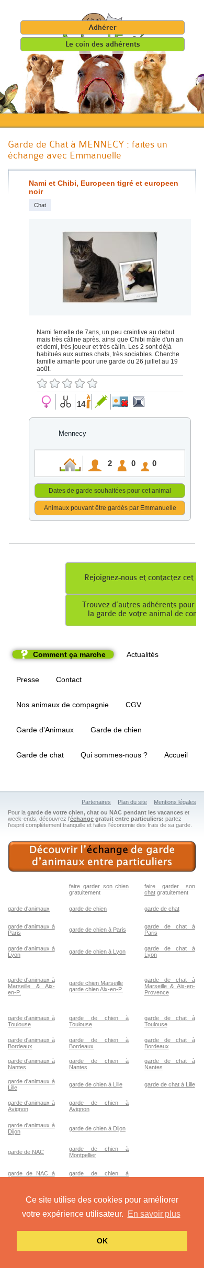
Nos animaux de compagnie (62, 704)
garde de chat (161, 908)
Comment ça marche (69, 654)
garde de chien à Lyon (97, 951)
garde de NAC (26, 1152)
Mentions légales (175, 802)
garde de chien (88, 908)
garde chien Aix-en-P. (96, 989)
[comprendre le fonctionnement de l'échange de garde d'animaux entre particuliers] (102, 857)
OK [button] (102, 1241)
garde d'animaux (29, 908)
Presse (27, 679)
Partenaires (96, 802)
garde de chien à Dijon (97, 1128)
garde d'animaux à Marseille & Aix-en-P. (31, 986)
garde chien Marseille (96, 983)
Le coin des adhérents (102, 44)
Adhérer (102, 27)
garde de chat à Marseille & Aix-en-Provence (169, 986)
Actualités (142, 654)
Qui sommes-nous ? (114, 755)
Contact (69, 679)
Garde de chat (40, 755)
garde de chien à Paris (97, 929)
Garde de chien (116, 730)
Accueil (176, 755)
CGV (133, 704)
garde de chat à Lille (169, 1084)
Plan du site (132, 802)
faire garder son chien (99, 886)
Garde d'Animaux (45, 730)
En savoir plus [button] (154, 1213)
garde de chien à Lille (95, 1084)
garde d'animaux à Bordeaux (31, 1043)
